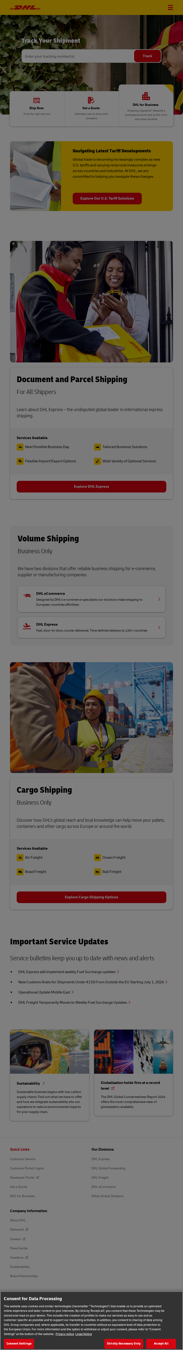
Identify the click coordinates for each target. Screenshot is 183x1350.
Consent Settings (18, 1343)
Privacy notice (65, 1334)
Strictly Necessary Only (124, 1343)
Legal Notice (83, 1334)
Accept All (161, 1343)
